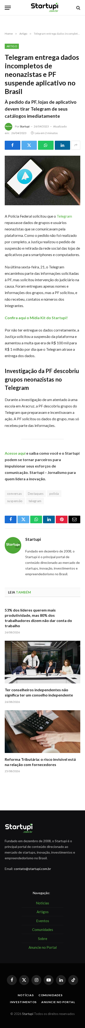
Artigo (12, 46)
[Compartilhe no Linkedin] (62, 145)
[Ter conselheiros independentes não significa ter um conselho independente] (42, 662)
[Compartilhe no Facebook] (12, 145)
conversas (14, 493)
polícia (54, 493)
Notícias (26, 995)
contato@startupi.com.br (32, 869)
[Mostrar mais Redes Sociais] (75, 145)
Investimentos (23, 1002)
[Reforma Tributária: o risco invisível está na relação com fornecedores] (42, 731)
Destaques (36, 493)
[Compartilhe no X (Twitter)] (29, 145)
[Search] (77, 7)
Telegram (64, 216)
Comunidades (50, 995)
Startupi (25, 126)
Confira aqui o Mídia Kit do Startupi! (36, 317)
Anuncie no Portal (58, 1002)
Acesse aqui (15, 453)
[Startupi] (45, 7)
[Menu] (8, 7)
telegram (35, 501)
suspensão (15, 501)
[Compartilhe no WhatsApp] (46, 145)
